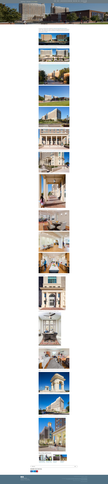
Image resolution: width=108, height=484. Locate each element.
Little (47, 28)
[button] (31, 471)
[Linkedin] (23, 476)
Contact (85, 2)
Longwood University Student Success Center (59, 28)
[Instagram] (21, 476)
